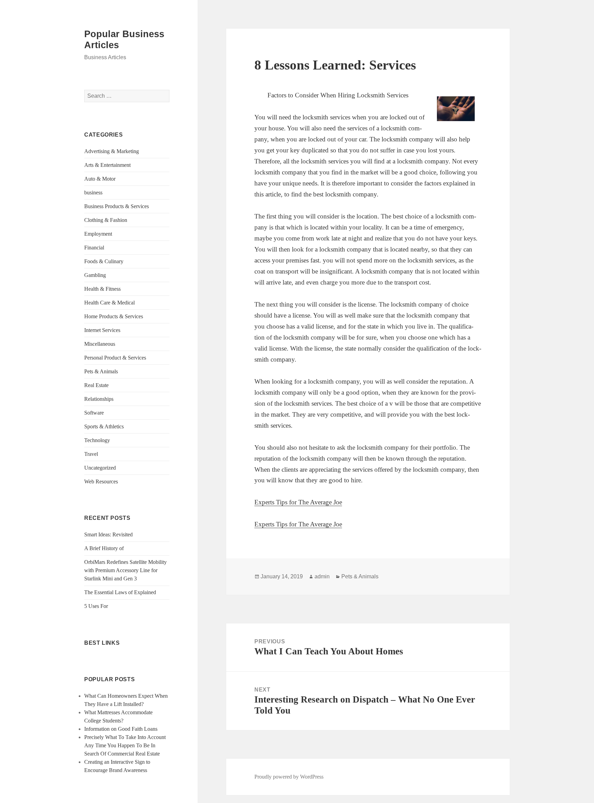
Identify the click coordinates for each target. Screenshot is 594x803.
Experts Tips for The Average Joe (298, 502)
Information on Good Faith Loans (120, 729)
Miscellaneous (99, 344)
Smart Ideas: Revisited (108, 534)
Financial (94, 247)
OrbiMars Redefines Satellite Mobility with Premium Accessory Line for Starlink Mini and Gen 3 (125, 570)
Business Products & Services (116, 206)
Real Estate (96, 385)
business (93, 192)
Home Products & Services (113, 316)
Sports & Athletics (104, 426)
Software (94, 413)
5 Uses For (96, 606)
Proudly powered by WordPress (288, 777)
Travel (91, 454)
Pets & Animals (101, 371)
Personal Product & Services (115, 358)
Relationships (98, 399)
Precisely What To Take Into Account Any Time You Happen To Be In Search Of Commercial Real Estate (125, 745)
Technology (97, 440)
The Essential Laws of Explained (120, 592)
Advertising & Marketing (111, 151)
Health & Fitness (102, 289)
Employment (98, 234)
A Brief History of (104, 548)
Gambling (95, 275)
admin (322, 576)
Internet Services (102, 330)
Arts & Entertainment (107, 165)
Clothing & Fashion (105, 220)
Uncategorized (100, 468)
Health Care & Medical (109, 303)
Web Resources (101, 481)
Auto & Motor (100, 179)
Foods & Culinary (103, 261)
